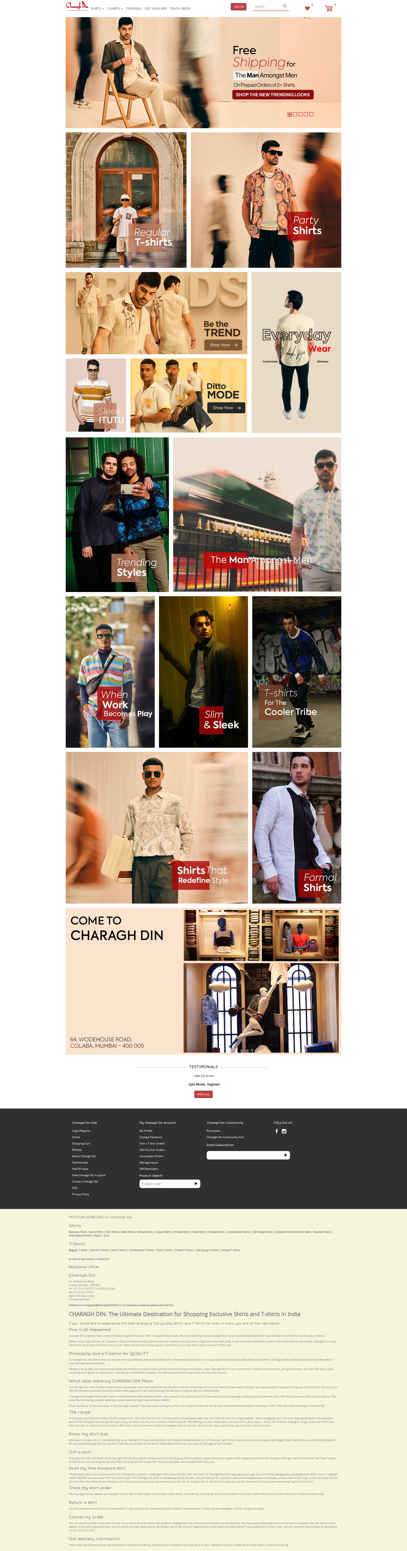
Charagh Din (82, 1275)
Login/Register (81, 1131)
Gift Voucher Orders (151, 1150)
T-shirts (114, 8)
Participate (213, 1131)
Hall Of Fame (80, 1169)
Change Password (150, 1137)
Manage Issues (148, 1162)
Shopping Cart (81, 1143)
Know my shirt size (88, 1433)
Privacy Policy (80, 1194)
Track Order (180, 8)
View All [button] (203, 1094)
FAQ (74, 1188)
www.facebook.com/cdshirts (157, 1305)
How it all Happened (90, 1329)
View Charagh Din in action (89, 1175)
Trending (133, 8)
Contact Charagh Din (85, 1181)
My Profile (145, 1131)
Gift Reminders (148, 1169)
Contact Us (102, 1259)
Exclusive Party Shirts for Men (292, 1232)
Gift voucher (156, 8)
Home (76, 1137)
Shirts (96, 8)
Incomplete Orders (151, 1156)
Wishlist (77, 1150)
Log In (239, 7)
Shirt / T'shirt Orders (152, 1143)
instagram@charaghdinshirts (101, 1305)
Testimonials (80, 1162)
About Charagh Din (84, 1156)
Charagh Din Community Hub (225, 1137)
